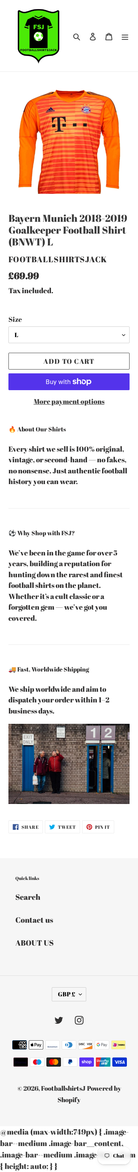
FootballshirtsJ (63, 1088)
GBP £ (66, 994)
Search (27, 897)
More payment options (69, 401)
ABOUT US (34, 943)
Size (15, 319)
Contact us (34, 920)
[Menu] (125, 35)
